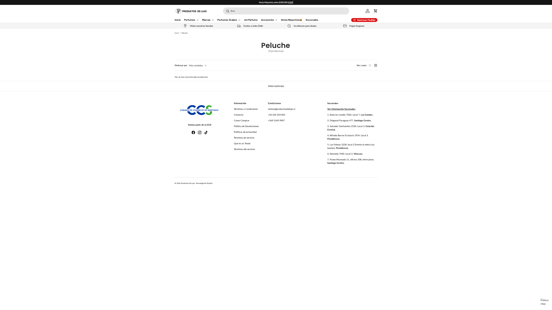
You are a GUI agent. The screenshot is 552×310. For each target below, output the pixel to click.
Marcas (206, 19)
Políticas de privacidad (245, 131)
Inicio (178, 19)
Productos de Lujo (188, 183)
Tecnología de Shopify (204, 183)
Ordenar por (181, 65)
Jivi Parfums (251, 19)
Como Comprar (241, 120)
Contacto (238, 114)
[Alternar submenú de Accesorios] (276, 20)
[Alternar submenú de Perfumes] (197, 20)
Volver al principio (276, 86)
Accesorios (267, 19)
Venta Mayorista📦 (291, 19)
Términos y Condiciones (246, 108)
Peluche (185, 33)
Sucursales (312, 19)
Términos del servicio (244, 149)
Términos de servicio (244, 137)
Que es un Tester (242, 143)
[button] (375, 11)
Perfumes (189, 19)
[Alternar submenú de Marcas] (212, 20)
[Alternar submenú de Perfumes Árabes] (239, 20)
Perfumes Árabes (227, 19)
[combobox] (286, 10)
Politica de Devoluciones (246, 126)
